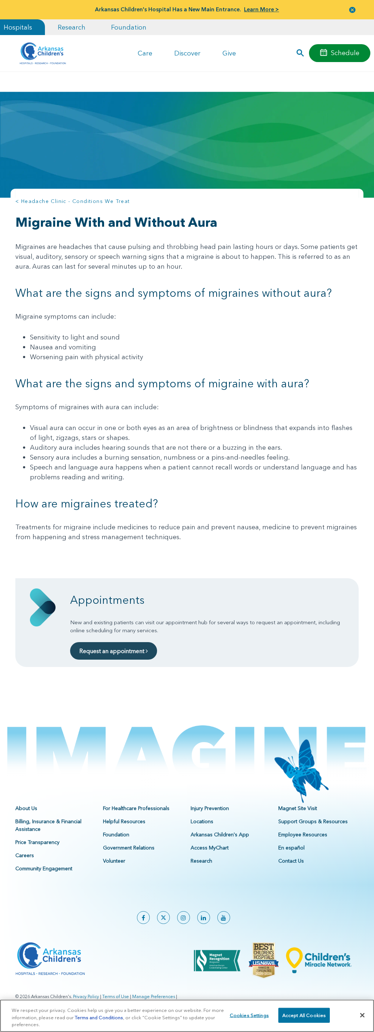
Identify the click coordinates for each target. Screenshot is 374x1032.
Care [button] (145, 53)
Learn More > (261, 9)
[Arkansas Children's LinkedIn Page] (203, 917)
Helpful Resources (124, 821)
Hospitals (18, 27)
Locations (202, 821)
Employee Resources (302, 834)
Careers (24, 855)
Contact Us (291, 861)
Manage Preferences (153, 996)
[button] (352, 9)
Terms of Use (115, 996)
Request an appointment (112, 651)
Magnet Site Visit (297, 808)
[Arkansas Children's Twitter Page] (163, 917)
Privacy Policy (86, 996)
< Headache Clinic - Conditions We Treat (72, 201)
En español (291, 847)
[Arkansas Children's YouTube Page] (223, 917)
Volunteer (114, 861)
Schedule (345, 53)
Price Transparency (37, 842)
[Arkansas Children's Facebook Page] (143, 917)
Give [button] (229, 53)
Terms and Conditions (99, 1017)
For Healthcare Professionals (136, 808)
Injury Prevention (210, 808)
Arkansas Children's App (220, 834)
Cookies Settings (249, 1015)
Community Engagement (43, 868)
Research (71, 27)
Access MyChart (210, 847)
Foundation (128, 27)
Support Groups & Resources (313, 821)
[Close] (362, 1015)
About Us (26, 808)
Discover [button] (187, 53)
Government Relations (128, 847)
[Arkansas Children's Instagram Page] (183, 917)
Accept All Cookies (304, 1015)
